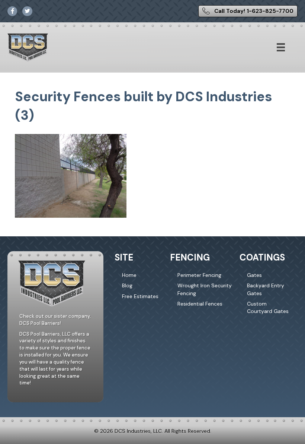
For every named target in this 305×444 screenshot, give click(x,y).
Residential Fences (199, 303)
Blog (127, 285)
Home (129, 275)
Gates (254, 275)
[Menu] (281, 47)
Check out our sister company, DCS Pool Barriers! (55, 319)
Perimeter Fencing (199, 275)
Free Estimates (140, 296)
